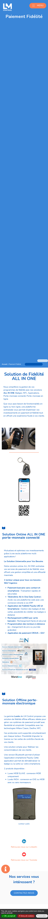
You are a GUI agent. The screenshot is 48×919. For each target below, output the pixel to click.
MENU (40, 5)
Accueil (4, 364)
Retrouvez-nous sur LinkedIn (24, 847)
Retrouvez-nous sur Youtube (24, 860)
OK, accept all (9, 916)
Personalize (42, 916)
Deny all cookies (27, 916)
